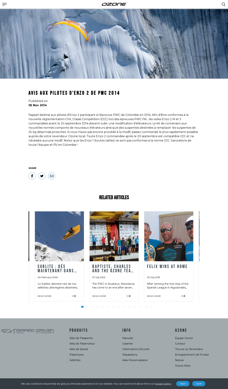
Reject (183, 383)
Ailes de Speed (78, 349)
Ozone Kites (182, 365)
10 (125, 307)
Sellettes (74, 360)
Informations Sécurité (135, 349)
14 (146, 307)
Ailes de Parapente (81, 338)
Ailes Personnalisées (134, 360)
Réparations (129, 354)
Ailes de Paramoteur (82, 343)
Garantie (127, 343)
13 (141, 307)
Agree (199, 383)
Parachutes (76, 354)
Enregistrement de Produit (192, 354)
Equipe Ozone (184, 338)
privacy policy (163, 383)
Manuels (127, 338)
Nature (179, 360)
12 (135, 307)
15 (151, 307)
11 (130, 307)
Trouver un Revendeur (189, 349)
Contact (180, 343)
